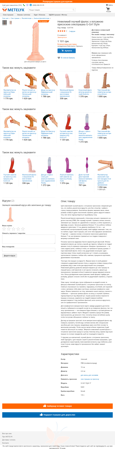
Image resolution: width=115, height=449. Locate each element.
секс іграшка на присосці (90, 379)
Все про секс (7, 433)
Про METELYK (7, 437)
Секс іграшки (15, 18)
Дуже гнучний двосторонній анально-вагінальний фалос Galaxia (86, 179)
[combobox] (52, 10)
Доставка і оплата (8, 440)
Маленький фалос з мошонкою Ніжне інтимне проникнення (67, 93)
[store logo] (13, 9)
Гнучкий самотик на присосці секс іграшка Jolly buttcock (66, 134)
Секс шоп (5, 18)
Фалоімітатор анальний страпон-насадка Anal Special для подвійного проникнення (104, 180)
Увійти (110, 5)
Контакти (5, 443)
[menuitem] (8, 15)
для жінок (84, 375)
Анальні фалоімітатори (41, 18)
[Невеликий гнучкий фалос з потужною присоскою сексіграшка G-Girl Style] (4, 22)
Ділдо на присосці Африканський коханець (48, 92)
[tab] (28, 200)
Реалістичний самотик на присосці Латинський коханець (29, 93)
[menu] (57, 15)
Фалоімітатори (26, 18)
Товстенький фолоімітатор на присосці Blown (104, 92)
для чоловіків (93, 375)
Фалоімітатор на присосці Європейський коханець (9, 93)
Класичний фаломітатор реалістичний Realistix (85, 92)
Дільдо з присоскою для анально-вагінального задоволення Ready (86, 135)
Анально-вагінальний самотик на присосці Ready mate (67, 178)
